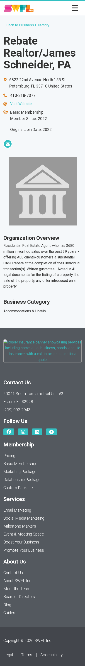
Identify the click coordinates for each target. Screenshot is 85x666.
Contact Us (13, 573)
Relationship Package (22, 479)
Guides (9, 613)
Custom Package (18, 488)
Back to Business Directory (27, 25)
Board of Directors (19, 596)
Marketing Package (19, 471)
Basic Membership (19, 463)
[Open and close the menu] (57, 8)
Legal (8, 655)
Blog (7, 605)
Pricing (9, 455)
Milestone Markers (19, 526)
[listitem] (7, 144)
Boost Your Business (21, 542)
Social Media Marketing (23, 518)
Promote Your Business (23, 550)
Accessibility (51, 655)
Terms (26, 655)
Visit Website (21, 104)
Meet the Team (16, 588)
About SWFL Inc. (17, 580)
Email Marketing (17, 510)
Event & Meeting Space (23, 534)
